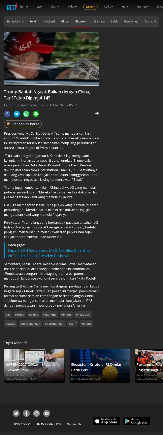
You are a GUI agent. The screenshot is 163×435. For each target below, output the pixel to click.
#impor (66, 315)
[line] (36, 114)
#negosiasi (83, 315)
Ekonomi (81, 21)
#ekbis (33, 315)
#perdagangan (30, 323)
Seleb (114, 21)
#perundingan (54, 323)
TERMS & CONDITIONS (49, 423)
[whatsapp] (26, 114)
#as (8, 315)
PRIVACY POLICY (21, 423)
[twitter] (17, 114)
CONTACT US (74, 423)
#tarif (73, 323)
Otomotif (150, 21)
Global (65, 21)
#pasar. (11, 323)
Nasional (49, 21)
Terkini (34, 21)
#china (19, 315)
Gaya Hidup (131, 21)
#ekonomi (49, 315)
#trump (86, 323)
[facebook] (7, 114)
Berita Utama (15, 21)
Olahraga (99, 21)
